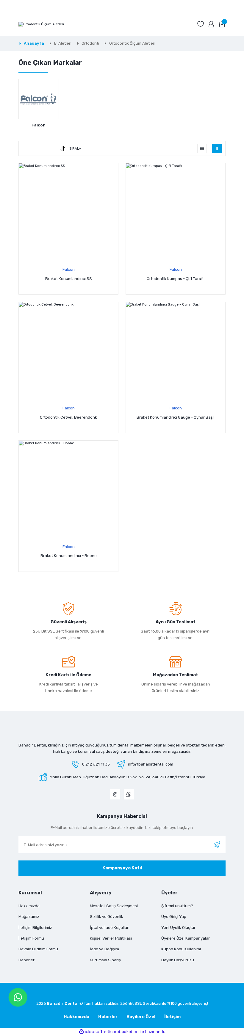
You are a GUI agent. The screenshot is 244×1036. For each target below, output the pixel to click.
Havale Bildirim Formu (38, 949)
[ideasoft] (91, 1032)
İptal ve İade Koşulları (109, 927)
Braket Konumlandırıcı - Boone (68, 555)
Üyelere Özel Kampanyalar (185, 938)
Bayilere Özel (140, 1016)
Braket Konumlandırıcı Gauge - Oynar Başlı (176, 417)
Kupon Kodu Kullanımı (181, 949)
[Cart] (222, 24)
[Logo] (41, 24)
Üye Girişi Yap (173, 916)
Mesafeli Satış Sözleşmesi (114, 906)
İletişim (172, 1016)
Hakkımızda (29, 906)
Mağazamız (28, 916)
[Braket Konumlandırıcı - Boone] (68, 490)
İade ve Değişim (104, 949)
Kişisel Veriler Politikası (111, 938)
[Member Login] (211, 24)
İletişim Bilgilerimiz (35, 927)
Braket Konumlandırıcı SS (68, 278)
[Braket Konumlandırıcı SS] (68, 213)
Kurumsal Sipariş (105, 960)
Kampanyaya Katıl (122, 868)
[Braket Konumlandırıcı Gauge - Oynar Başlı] (175, 351)
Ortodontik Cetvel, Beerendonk (68, 417)
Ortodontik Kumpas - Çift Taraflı (175, 278)
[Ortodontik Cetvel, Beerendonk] (68, 351)
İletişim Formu (31, 938)
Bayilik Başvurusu (177, 960)
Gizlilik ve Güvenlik (106, 916)
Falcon (68, 269)
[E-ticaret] (121, 1031)
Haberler (26, 960)
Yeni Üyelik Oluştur (178, 927)
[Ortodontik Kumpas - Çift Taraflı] (175, 213)
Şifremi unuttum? (177, 906)
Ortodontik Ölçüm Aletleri (132, 43)
